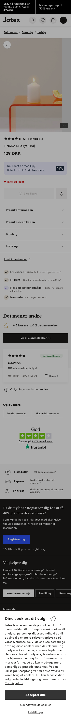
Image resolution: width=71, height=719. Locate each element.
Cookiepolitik (14, 683)
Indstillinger (35, 712)
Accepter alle (35, 695)
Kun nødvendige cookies (35, 705)
